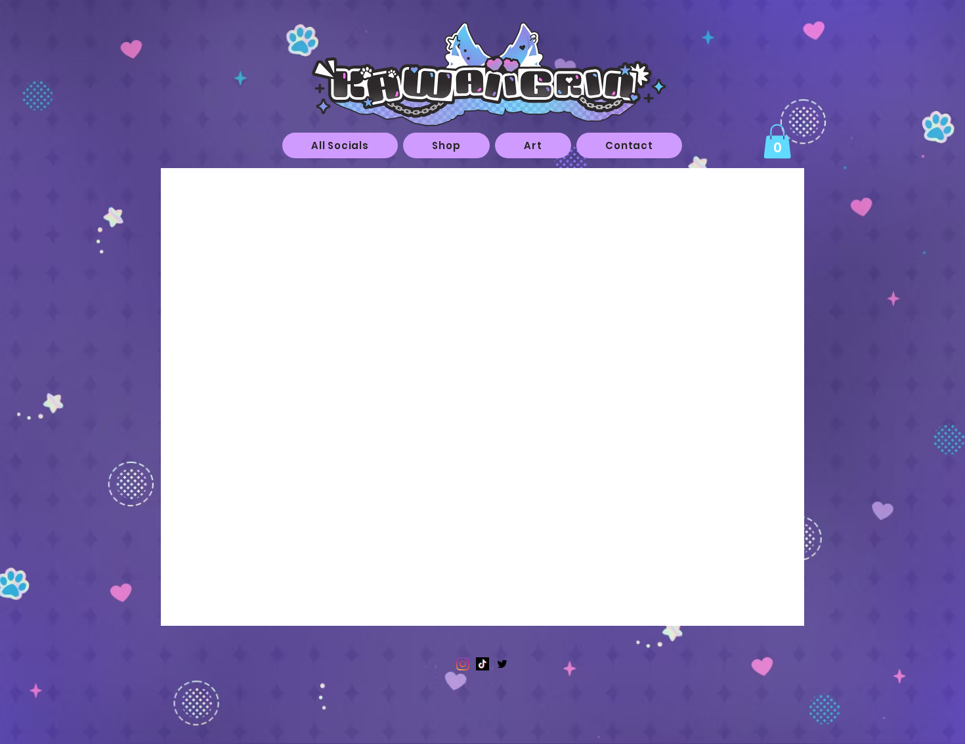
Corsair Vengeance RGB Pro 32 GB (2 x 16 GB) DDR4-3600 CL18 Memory (441, 323)
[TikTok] (482, 663)
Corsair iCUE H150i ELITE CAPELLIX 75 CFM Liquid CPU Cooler (490, 240)
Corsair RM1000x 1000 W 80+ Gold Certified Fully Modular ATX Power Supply (435, 523)
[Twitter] (502, 663)
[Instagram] (462, 663)
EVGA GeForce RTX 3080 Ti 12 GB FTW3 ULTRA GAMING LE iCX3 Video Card (440, 393)
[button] (533, 145)
